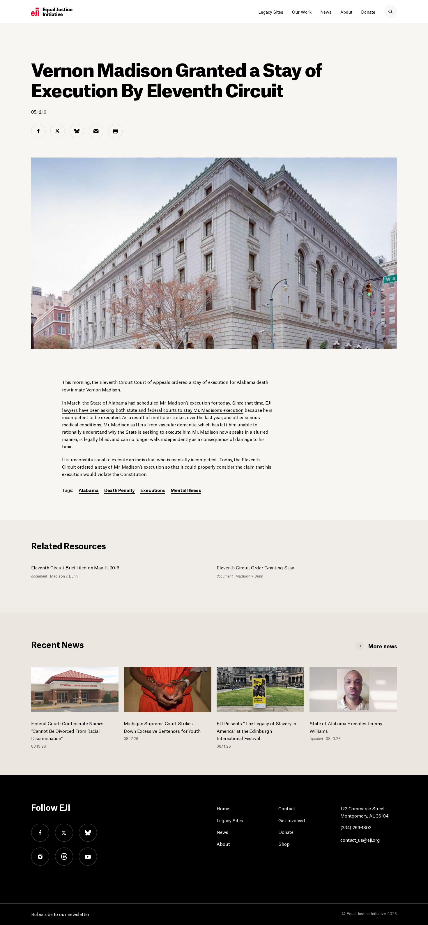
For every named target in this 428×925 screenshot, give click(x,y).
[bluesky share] (77, 131)
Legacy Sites (270, 12)
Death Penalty (119, 490)
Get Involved (291, 820)
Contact (286, 808)
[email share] (96, 131)
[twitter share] (57, 131)
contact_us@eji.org (360, 839)
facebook (40, 833)
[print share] (115, 131)
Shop (284, 844)
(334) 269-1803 (356, 827)
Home (223, 808)
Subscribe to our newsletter (60, 914)
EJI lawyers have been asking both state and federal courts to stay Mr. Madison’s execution (167, 406)
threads (64, 857)
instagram (40, 857)
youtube (88, 857)
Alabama (88, 490)
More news (382, 645)
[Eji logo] (51, 12)
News (326, 12)
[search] (390, 11)
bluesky (88, 833)
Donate (368, 12)
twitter (64, 833)
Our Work (302, 12)
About (346, 12)
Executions (152, 490)
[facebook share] (38, 131)
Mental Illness (186, 490)
